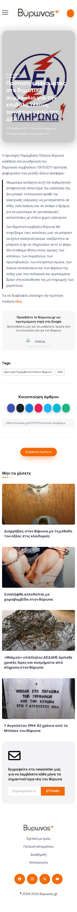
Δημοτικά (13, 74)
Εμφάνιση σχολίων (39, 452)
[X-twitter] (44, 879)
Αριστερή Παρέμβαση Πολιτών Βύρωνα (28, 372)
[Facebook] (19, 879)
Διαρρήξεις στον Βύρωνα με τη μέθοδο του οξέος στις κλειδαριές (38, 534)
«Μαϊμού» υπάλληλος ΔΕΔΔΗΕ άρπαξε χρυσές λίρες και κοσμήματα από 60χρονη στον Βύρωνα (38, 662)
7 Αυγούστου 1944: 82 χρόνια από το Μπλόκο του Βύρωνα (36, 728)
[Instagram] (32, 879)
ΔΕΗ (60, 372)
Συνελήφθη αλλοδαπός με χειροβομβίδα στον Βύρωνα (28, 597)
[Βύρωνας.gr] (38, 13)
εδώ (18, 302)
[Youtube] (57, 879)
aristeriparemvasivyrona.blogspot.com (27, 133)
